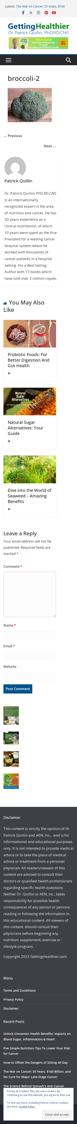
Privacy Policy (13, 999)
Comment (12, 566)
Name (9, 625)
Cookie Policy (27, 1106)
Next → (50, 146)
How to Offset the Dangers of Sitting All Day (35, 1062)
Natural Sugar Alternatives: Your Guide (25, 427)
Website (9, 666)
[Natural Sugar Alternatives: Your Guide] (29, 390)
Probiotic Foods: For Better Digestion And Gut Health (28, 360)
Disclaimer (11, 1008)
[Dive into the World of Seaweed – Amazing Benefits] (29, 458)
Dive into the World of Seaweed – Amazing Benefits (29, 495)
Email (9, 646)
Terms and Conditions (19, 990)
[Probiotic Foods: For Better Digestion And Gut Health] (29, 323)
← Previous (12, 135)
